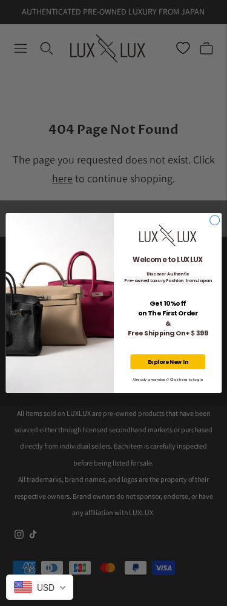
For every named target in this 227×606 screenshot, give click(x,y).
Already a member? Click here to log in (168, 380)
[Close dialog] (214, 220)
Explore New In (167, 362)
